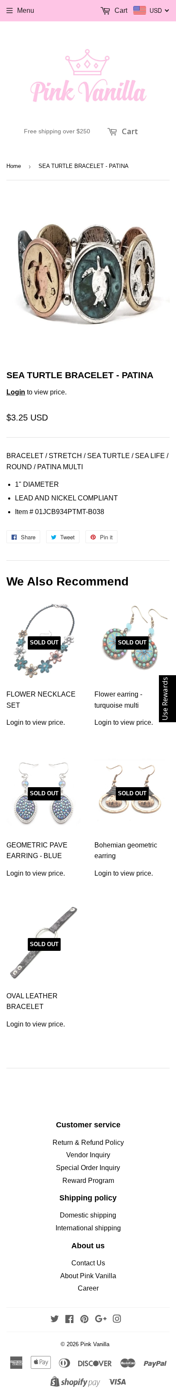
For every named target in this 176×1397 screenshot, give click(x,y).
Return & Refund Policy (88, 1142)
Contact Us (88, 1263)
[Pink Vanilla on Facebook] (69, 1319)
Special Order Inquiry (88, 1167)
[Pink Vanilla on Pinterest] (84, 1319)
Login (15, 392)
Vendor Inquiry (88, 1155)
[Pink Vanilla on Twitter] (54, 1319)
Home (13, 166)
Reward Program (88, 1180)
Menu (25, 10)
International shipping (88, 1228)
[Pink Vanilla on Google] (101, 1319)
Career (88, 1288)
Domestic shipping (88, 1215)
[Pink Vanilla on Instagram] (117, 1319)
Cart (129, 131)
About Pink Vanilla (88, 1275)
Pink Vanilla (94, 1344)
